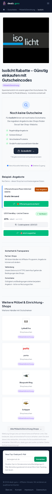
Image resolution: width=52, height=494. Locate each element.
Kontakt (18, 490)
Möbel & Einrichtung (27, 10)
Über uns (8, 490)
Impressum (29, 490)
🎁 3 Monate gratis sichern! (28, 204)
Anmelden (40, 459)
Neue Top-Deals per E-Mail (15, 454)
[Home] (4, 10)
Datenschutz (41, 490)
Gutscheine (12, 10)
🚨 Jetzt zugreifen (28, 233)
